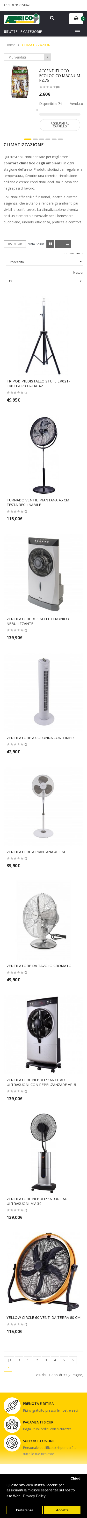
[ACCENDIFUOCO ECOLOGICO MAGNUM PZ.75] (20, 81)
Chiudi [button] (76, 1478)
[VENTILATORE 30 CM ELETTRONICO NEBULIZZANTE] (43, 573)
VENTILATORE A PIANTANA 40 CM (36, 851)
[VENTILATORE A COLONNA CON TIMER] (43, 692)
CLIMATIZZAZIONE (37, 45)
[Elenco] (59, 244)
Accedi (9, 5)
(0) (57, 87)
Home (10, 45)
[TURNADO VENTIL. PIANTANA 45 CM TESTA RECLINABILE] (43, 455)
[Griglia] (50, 244)
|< (9, 1360)
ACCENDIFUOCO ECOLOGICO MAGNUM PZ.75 (59, 75)
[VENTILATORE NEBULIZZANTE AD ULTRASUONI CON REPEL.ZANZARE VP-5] (43, 1034)
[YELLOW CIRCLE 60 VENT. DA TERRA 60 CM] (43, 1272)
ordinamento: (74, 253)
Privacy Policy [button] (34, 1496)
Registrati (23, 5)
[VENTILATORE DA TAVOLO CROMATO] (43, 920)
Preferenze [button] (24, 1510)
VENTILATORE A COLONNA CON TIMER (40, 737)
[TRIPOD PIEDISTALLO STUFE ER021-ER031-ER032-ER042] (43, 336)
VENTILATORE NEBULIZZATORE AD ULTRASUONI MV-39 (37, 1201)
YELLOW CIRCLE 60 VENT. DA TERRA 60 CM (43, 1317)
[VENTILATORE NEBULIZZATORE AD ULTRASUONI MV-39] (43, 1153)
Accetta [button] (62, 1510)
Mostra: (78, 273)
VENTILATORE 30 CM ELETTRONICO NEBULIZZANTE (38, 621)
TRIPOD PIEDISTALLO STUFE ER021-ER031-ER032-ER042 (38, 383)
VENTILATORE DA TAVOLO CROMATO (39, 965)
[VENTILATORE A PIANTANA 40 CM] (43, 806)
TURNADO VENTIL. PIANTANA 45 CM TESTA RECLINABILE (38, 502)
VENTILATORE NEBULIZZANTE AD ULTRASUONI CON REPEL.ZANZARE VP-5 (41, 1082)
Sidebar (16, 244)
